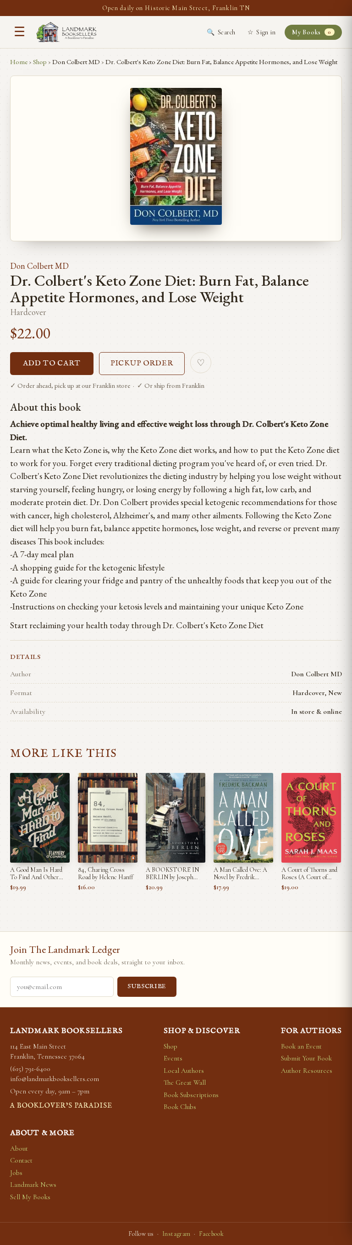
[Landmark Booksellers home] (66, 32)
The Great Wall (185, 1082)
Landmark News (33, 1184)
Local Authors (184, 1070)
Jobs (16, 1173)
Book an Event (301, 1046)
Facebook (211, 1234)
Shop (40, 61)
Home (19, 61)
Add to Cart (52, 363)
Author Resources (306, 1070)
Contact (21, 1160)
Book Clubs (180, 1107)
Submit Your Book (306, 1058)
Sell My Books (30, 1197)
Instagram (176, 1234)
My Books (311, 32)
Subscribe (146, 986)
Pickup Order (142, 363)
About (19, 1148)
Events (173, 1058)
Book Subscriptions (191, 1095)
